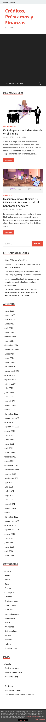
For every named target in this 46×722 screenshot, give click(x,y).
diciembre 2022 (11, 414)
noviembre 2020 (11, 521)
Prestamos (9, 626)
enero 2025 (9, 341)
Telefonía (8, 639)
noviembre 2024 (11, 349)
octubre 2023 (10, 375)
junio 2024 (9, 353)
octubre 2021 (10, 474)
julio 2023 (8, 388)
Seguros (8, 635)
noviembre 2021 (11, 469)
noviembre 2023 (11, 371)
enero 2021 (9, 512)
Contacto (8, 686)
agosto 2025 (9, 319)
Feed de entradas (11, 668)
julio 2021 (8, 486)
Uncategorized (10, 648)
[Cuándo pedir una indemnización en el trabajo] (23, 112)
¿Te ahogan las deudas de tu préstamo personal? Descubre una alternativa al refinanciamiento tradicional (20, 292)
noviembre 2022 (11, 418)
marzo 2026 (9, 315)
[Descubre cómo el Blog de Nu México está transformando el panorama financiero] (23, 181)
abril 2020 (8, 551)
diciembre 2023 (11, 366)
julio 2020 (8, 538)
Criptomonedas (11, 601)
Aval (20, 209)
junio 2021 (9, 491)
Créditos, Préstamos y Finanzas (19, 17)
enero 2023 (9, 409)
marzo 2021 (9, 504)
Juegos (7, 622)
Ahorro (7, 571)
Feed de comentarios (13, 672)
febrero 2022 (10, 456)
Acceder (8, 664)
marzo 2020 (9, 555)
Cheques (8, 588)
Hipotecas (8, 609)
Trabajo (7, 644)
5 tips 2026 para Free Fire (15, 260)
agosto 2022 (9, 431)
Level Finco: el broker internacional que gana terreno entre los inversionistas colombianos (21, 282)
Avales (7, 575)
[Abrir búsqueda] (40, 84)
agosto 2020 (9, 534)
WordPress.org (11, 676)
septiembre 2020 (11, 529)
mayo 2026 (9, 311)
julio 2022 (8, 435)
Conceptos (7, 195)
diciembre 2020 (11, 517)
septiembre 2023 (11, 379)
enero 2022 (9, 461)
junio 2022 (9, 439)
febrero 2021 (10, 508)
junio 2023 (9, 392)
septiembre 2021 (11, 478)
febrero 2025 (10, 336)
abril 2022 (8, 448)
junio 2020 (9, 542)
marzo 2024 (9, 362)
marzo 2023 (9, 401)
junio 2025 (9, 323)
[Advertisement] (23, 57)
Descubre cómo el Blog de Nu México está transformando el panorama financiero (21, 202)
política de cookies (32, 716)
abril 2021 (8, 499)
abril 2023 (8, 396)
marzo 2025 (9, 332)
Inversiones (9, 618)
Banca (7, 579)
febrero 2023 (10, 405)
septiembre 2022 (11, 426)
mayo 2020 (9, 547)
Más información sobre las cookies (19, 694)
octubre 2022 (10, 422)
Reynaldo (22, 137)
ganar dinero (10, 605)
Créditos (8, 596)
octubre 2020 (10, 525)
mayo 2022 (9, 444)
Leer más (7, 159)
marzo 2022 (9, 452)
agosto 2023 (9, 384)
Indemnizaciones (9, 127)
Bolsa (6, 584)
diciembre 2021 (11, 465)
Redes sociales (10, 631)
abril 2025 (8, 328)
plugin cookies (40, 719)
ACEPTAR (23, 720)
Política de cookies (12, 690)
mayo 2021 (9, 495)
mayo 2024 (9, 358)
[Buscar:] (23, 243)
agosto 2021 (9, 482)
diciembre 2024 (11, 345)
